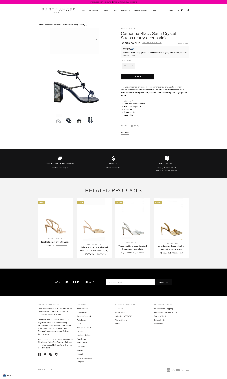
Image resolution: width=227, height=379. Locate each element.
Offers (117, 324)
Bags (115, 10)
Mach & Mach (82, 339)
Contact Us (158, 324)
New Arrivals (93, 10)
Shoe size (126, 60)
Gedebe (80, 350)
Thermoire (81, 346)
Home (40, 24)
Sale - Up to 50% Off (123, 316)
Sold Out (137, 77)
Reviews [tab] (125, 133)
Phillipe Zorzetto (84, 327)
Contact (154, 10)
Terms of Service (161, 316)
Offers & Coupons (140, 10)
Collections (120, 312)
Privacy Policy (159, 320)
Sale (83, 10)
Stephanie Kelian (83, 335)
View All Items (121, 320)
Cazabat (80, 331)
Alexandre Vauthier (84, 358)
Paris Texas (81, 320)
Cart (179, 10)
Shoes (106, 10)
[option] (75, 69)
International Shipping (163, 308)
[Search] (188, 10)
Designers (124, 10)
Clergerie (80, 361)
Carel (79, 324)
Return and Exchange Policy (165, 312)
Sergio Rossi (82, 312)
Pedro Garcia (82, 342)
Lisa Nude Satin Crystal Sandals (55, 242)
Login (171, 10)
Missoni (80, 354)
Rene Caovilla (128, 29)
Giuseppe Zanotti (84, 316)
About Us (119, 308)
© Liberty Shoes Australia (45, 370)
